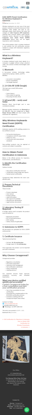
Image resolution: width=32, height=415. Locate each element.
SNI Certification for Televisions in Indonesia (15, 319)
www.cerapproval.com (11, 303)
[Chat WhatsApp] (26, 409)
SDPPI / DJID (20, 310)
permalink (13, 312)
